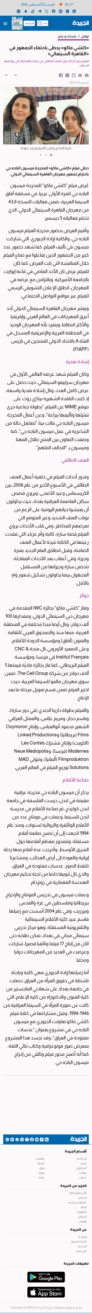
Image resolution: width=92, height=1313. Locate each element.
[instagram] (67, 11)
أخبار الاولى (81, 1168)
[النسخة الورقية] (17, 23)
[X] (46, 11)
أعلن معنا (82, 1251)
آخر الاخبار (82, 1158)
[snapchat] (26, 11)
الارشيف (29, 23)
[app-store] (46, 1290)
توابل (42, 1168)
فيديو (84, 1163)
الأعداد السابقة (79, 1241)
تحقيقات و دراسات (77, 1202)
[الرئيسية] (80, 23)
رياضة (42, 1177)
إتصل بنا (83, 1236)
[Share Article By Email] (80, 75)
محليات (83, 1177)
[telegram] (39, 11)
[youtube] (60, 11)
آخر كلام (82, 1197)
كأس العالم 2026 (78, 1193)
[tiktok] (33, 11)
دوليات (41, 1172)
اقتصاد (41, 1163)
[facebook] (53, 11)
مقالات (83, 1172)
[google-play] (46, 1274)
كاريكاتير (82, 1216)
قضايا (84, 1207)
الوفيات (83, 1221)
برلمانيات (40, 1158)
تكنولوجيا (82, 1211)
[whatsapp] (18, 11)
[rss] (74, 11)
